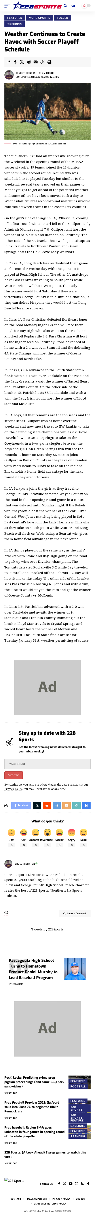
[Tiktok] (88, 1184)
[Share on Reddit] (29, 61)
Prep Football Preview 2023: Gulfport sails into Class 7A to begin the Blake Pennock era (31, 1107)
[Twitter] (64, 1184)
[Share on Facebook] (15, 61)
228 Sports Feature (77, 1118)
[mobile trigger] (8, 5)
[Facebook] (59, 1184)
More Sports (39, 17)
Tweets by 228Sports (47, 929)
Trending (14, 24)
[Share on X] (22, 61)
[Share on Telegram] (57, 805)
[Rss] (82, 1184)
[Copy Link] (42, 61)
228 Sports (76, 1108)
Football (78, 1086)
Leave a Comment (76, 913)
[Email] (35, 61)
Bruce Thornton (26, 73)
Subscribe (13, 775)
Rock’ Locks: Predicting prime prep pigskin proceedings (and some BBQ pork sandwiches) (34, 1082)
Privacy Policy (13, 789)
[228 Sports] (37, 5)
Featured (14, 17)
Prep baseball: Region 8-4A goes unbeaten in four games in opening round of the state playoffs (34, 1132)
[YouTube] (71, 1184)
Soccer (62, 17)
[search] (65, 5)
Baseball (77, 1125)
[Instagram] (76, 1184)
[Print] (49, 61)
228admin (17, 984)
